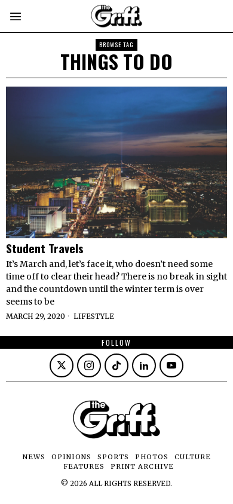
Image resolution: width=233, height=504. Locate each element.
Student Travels (45, 248)
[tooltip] (61, 365)
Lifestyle (93, 316)
